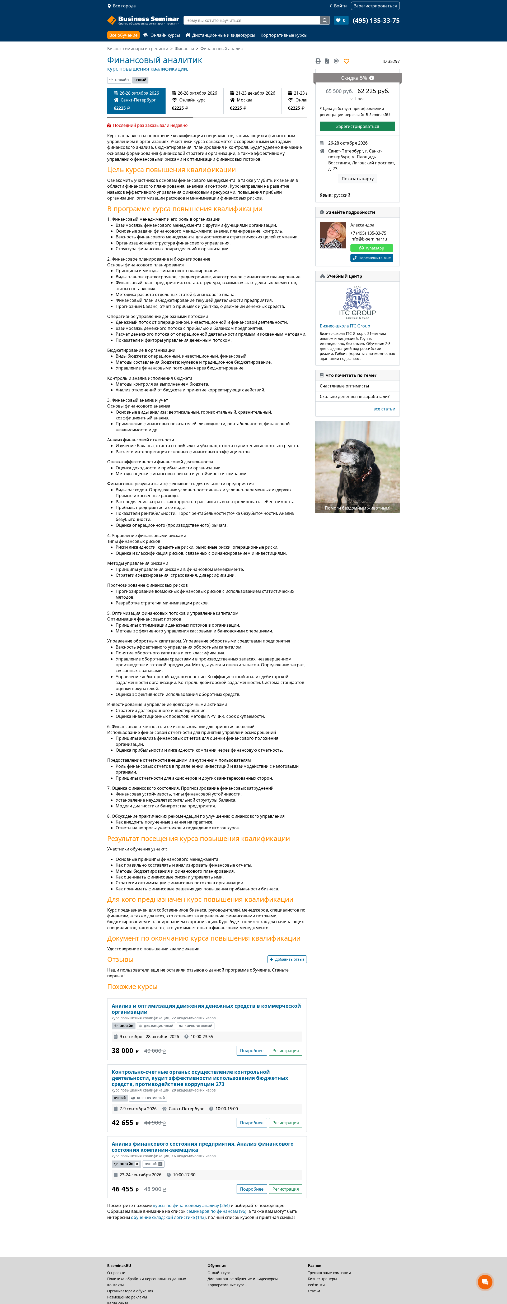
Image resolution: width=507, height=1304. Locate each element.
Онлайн (122, 80)
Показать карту (358, 179)
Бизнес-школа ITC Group (345, 326)
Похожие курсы (132, 986)
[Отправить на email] (336, 61)
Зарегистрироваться (357, 126)
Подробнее (252, 1050)
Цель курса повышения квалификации (171, 169)
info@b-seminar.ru (368, 239)
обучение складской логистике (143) (168, 1217)
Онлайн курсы (165, 35)
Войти (340, 6)
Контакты (115, 1284)
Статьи (314, 1290)
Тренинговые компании (329, 1272)
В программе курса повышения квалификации (184, 208)
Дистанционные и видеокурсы (223, 35)
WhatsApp (375, 248)
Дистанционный (158, 1026)
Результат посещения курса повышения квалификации (198, 838)
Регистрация (286, 1050)
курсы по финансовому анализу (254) (191, 1205)
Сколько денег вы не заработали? (354, 396)
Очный (140, 80)
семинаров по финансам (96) (216, 1211)
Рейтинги (316, 1284)
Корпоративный (198, 1026)
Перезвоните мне (374, 257)
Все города (124, 6)
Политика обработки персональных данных (146, 1278)
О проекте (116, 1272)
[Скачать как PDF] (327, 61)
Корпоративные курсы (284, 35)
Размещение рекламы (127, 1297)
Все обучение (123, 35)
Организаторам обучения (130, 1290)
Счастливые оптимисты (344, 386)
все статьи (384, 409)
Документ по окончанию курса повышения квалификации (204, 938)
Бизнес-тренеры (322, 1278)
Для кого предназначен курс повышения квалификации (200, 899)
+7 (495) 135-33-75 (368, 233)
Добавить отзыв (289, 959)
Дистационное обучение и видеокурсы (243, 1278)
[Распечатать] (319, 61)
